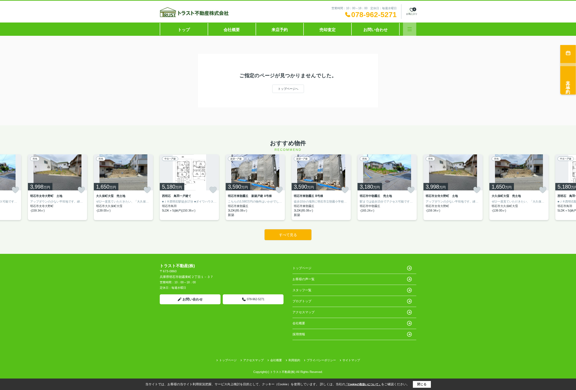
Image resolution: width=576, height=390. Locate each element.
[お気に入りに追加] (15, 190)
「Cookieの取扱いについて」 (363, 384)
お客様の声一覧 (303, 279)
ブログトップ (301, 301)
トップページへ (288, 88)
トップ (184, 29)
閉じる (422, 384)
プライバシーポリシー (321, 360)
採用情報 (298, 334)
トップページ (301, 268)
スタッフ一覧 (301, 290)
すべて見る (288, 235)
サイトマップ (351, 360)
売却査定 (328, 29)
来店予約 (280, 29)
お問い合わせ (375, 29)
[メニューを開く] (409, 29)
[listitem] (189, 187)
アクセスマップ (303, 312)
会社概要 (232, 29)
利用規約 (294, 360)
